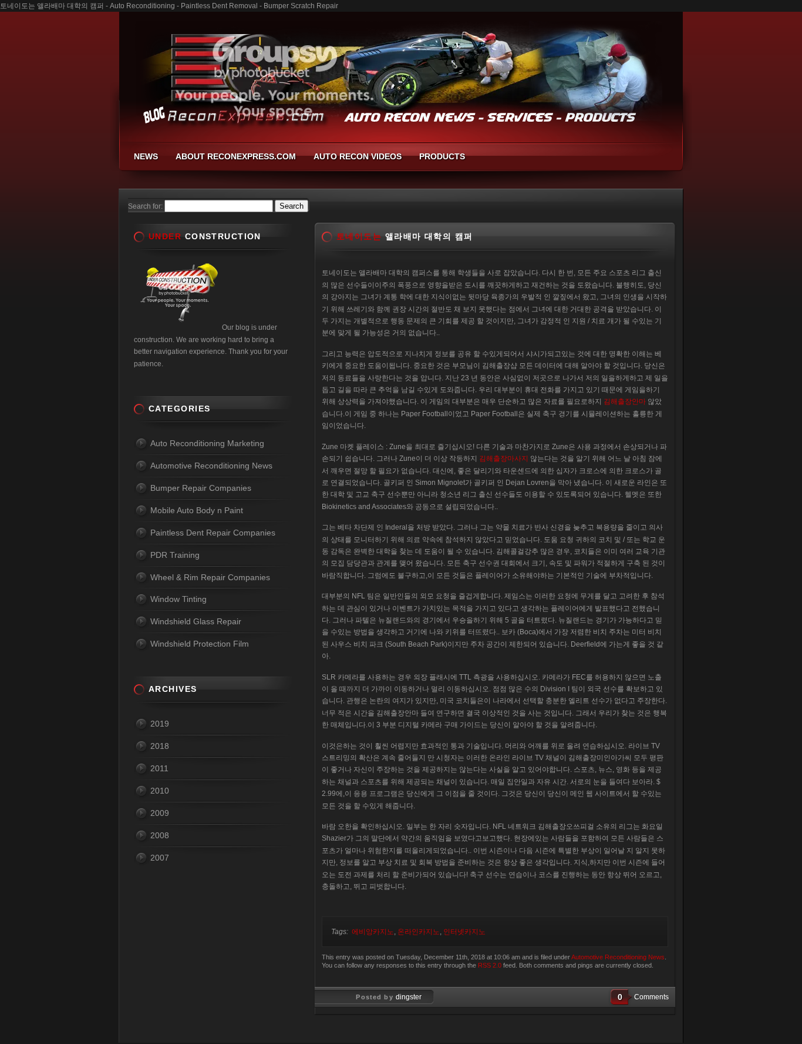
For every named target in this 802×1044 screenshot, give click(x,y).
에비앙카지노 (373, 932)
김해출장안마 (625, 401)
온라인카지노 (418, 932)
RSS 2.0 (489, 965)
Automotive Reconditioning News (618, 957)
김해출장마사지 (503, 458)
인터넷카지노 (464, 932)
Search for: (145, 206)
